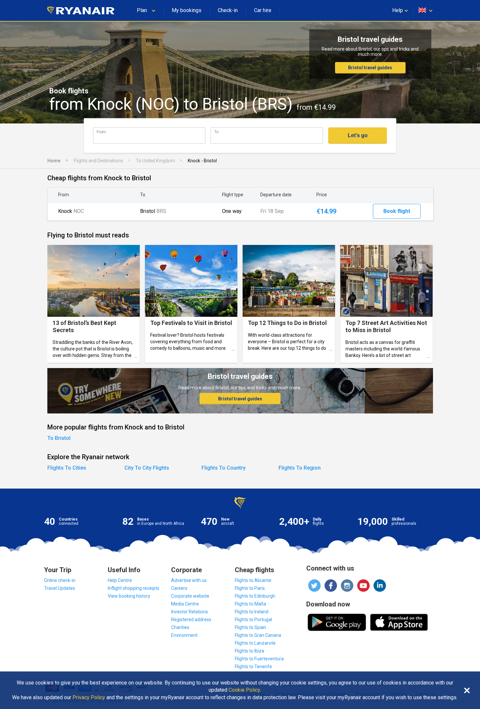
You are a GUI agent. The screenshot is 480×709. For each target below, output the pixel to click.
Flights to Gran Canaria (258, 635)
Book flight (396, 211)
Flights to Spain (250, 627)
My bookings (186, 10)
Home (53, 160)
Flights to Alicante (253, 580)
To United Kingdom (155, 160)
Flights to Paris (250, 588)
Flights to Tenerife (253, 666)
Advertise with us (189, 580)
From (101, 132)
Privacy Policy (88, 698)
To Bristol (59, 438)
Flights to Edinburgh (255, 596)
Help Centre (120, 580)
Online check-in (59, 580)
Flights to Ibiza (249, 650)
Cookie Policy (244, 690)
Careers (179, 588)
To (216, 132)
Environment (184, 635)
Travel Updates (59, 588)
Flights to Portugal (253, 619)
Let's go (358, 135)
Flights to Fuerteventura (259, 658)
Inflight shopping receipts (133, 588)
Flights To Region (300, 468)
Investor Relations (189, 611)
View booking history (129, 596)
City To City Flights (146, 468)
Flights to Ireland (251, 611)
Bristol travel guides (370, 67)
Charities (180, 627)
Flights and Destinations (98, 160)
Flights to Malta (250, 603)
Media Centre (185, 603)
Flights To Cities (66, 468)
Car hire (262, 10)
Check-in (228, 10)
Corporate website (190, 596)
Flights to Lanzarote (255, 643)
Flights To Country (223, 468)
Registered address (191, 619)
